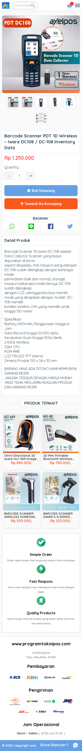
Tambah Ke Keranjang (43, 204)
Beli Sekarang (43, 191)
